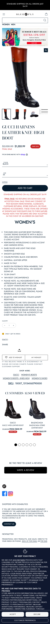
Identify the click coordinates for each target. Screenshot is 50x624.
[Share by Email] (4, 350)
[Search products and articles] (44, 20)
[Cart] (46, 14)
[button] (15, 444)
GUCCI (5, 339)
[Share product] (19, 350)
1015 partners (18, 560)
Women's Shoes (39, 378)
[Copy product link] (10, 350)
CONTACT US (9, 524)
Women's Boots (29, 375)
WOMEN (6, 24)
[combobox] (25, 20)
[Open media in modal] (46, 50)
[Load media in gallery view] (6, 114)
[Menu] (3, 14)
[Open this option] (13, 409)
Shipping (4, 182)
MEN (13, 24)
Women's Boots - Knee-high (16, 378)
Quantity (5, 321)
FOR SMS (43, 541)
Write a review (25, 470)
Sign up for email (29, 541)
